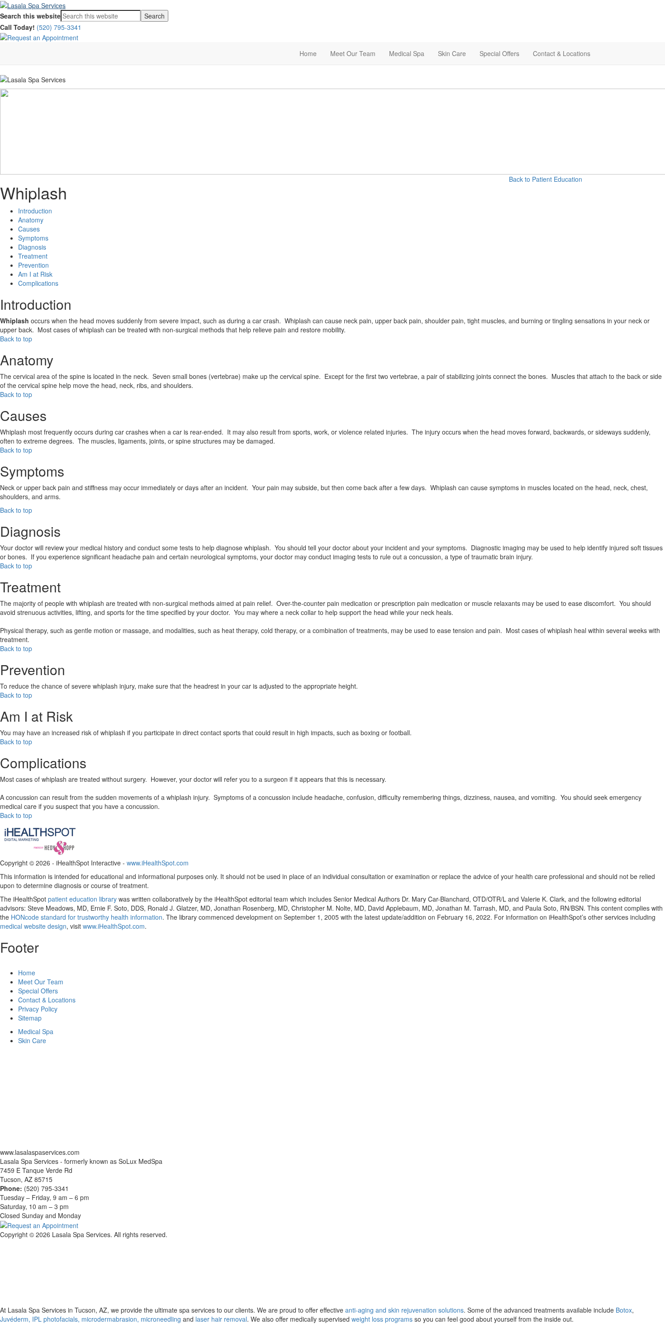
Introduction (35, 210)
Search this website (30, 15)
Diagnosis (32, 246)
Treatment (33, 255)
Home (308, 53)
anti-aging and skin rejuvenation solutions (404, 1309)
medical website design (33, 926)
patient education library (82, 898)
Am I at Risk (35, 274)
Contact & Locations (561, 53)
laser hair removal (221, 1318)
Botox (624, 1309)
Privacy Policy (37, 1008)
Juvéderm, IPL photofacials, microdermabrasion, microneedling (90, 1318)
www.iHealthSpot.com (158, 862)
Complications (38, 283)
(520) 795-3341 (59, 27)
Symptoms (33, 237)
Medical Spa (406, 53)
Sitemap (30, 1017)
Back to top (16, 338)
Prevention (33, 264)
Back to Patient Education (545, 179)
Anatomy (30, 219)
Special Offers (499, 53)
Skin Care (452, 53)
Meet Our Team (352, 53)
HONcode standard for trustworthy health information (86, 917)
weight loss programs (382, 1318)
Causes (29, 228)
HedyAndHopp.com (113, 1291)
